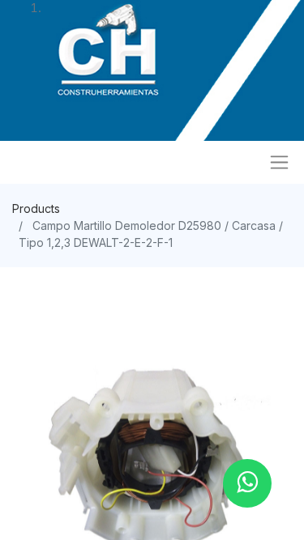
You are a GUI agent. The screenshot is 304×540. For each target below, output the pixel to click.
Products (36, 208)
